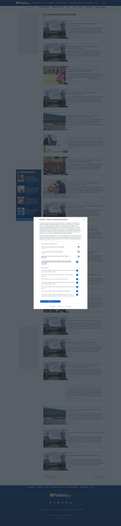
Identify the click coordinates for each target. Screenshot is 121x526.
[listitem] (60, 244)
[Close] (84, 219)
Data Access (60, 306)
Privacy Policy (68, 306)
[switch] (78, 247)
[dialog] (60, 263)
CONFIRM (50, 301)
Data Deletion (53, 306)
